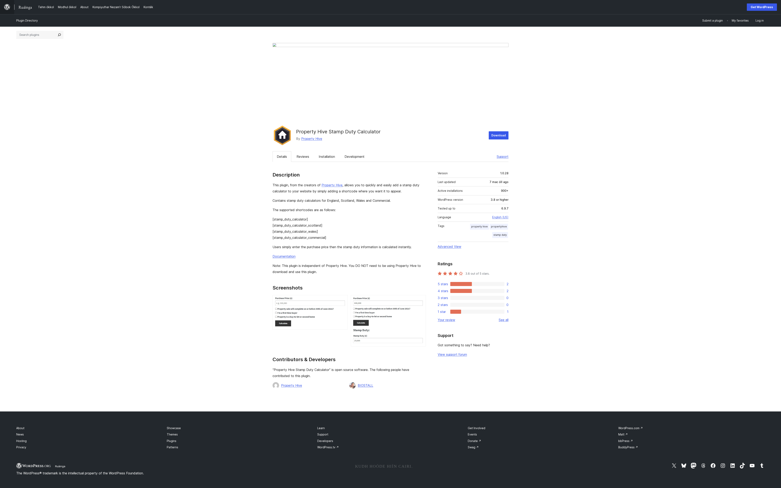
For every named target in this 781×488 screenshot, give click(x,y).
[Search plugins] (59, 35)
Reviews (303, 157)
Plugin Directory (27, 20)
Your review (446, 320)
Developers (325, 441)
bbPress (625, 441)
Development (354, 157)
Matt (623, 434)
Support (502, 157)
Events (472, 434)
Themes (172, 434)
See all (503, 320)
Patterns (172, 447)
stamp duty (500, 234)
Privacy (21, 447)
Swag (473, 447)
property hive (479, 226)
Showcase (174, 428)
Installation (327, 157)
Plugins (171, 441)
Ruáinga (60, 466)
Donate (474, 441)
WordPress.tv (328, 447)
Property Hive (311, 139)
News (20, 434)
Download (498, 135)
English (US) (500, 217)
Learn (321, 428)
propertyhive (499, 226)
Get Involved (476, 428)
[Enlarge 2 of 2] (420, 300)
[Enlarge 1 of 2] (342, 300)
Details (282, 157)
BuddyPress (628, 447)
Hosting (21, 441)
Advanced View (449, 247)
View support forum (452, 354)
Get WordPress (762, 7)
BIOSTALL (365, 385)
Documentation (284, 256)
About (20, 428)
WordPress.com (630, 428)
